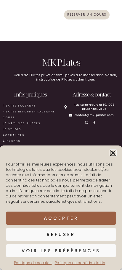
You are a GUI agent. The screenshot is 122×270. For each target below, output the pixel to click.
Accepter (61, 218)
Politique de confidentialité (80, 262)
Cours (9, 117)
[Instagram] (88, 122)
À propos (11, 141)
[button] (113, 153)
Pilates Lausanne (19, 105)
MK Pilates (61, 62)
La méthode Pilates (22, 123)
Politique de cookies (33, 262)
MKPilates (18, 15)
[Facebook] (95, 122)
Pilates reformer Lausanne (29, 111)
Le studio (12, 129)
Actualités (14, 135)
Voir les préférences (61, 251)
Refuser (61, 234)
